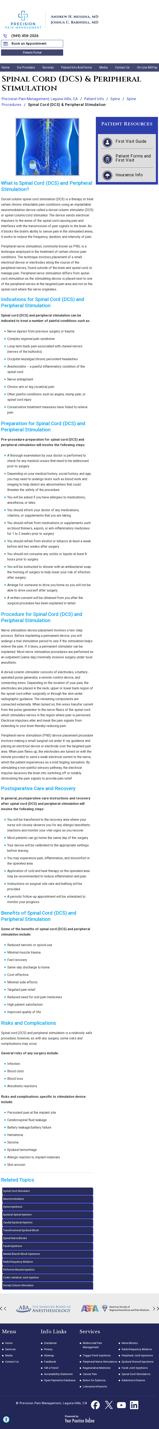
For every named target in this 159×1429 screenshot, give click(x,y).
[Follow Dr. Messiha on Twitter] (108, 1405)
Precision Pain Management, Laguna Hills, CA (40, 99)
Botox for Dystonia (94, 1380)
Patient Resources (126, 124)
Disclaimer (50, 1343)
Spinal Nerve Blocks (15, 1238)
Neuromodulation (13, 1198)
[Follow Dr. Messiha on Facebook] (96, 1405)
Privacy (48, 1349)
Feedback (50, 1361)
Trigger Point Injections (97, 1355)
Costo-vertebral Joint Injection (21, 1277)
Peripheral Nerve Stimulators (100, 1361)
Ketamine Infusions (133, 1380)
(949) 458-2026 (25, 36)
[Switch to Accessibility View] (6, 1420)
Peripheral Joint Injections (137, 1355)
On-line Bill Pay (147, 67)
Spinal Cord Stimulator (16, 1191)
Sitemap (49, 1355)
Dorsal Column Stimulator (18, 1285)
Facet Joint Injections (135, 1367)
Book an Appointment (29, 44)
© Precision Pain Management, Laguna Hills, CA (51, 1403)
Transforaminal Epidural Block (21, 1230)
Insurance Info (129, 174)
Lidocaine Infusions (95, 1386)
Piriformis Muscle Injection (19, 1269)
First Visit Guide (131, 141)
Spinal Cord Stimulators (136, 1374)
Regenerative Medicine (96, 1367)
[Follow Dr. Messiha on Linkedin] (134, 1405)
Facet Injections (12, 1246)
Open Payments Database (59, 1380)
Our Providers (26, 67)
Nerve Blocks (130, 1343)
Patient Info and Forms (76, 67)
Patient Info (94, 99)
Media (103, 67)
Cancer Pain (90, 1374)
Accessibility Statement (58, 1374)
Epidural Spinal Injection (17, 1214)
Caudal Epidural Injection (18, 1222)
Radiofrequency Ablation (18, 1261)
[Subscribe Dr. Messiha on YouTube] (121, 1405)
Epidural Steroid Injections (138, 1361)
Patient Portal (32, 52)
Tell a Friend (51, 1367)
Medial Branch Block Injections (21, 1253)
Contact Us (122, 67)
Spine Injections (12, 1206)
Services (48, 67)
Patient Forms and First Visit (133, 158)
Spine (115, 99)
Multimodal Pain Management (92, 1345)
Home (6, 67)
